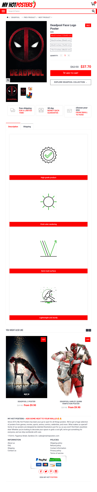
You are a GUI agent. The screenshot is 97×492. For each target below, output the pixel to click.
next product (44, 17)
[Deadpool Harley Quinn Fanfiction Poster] (71, 367)
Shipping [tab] (27, 126)
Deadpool (15, 17)
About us (11, 443)
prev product (30, 17)
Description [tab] (13, 126)
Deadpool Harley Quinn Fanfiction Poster (71, 402)
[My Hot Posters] (19, 4)
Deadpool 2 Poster (26, 401)
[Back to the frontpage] (7, 17)
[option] (12, 93)
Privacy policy (55, 451)
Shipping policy (56, 443)
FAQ (9, 445)
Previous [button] (87, 330)
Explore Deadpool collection (69, 82)
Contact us (12, 451)
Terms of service (56, 453)
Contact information (58, 448)
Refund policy (55, 445)
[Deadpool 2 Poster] (26, 367)
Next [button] (90, 330)
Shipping (11, 448)
